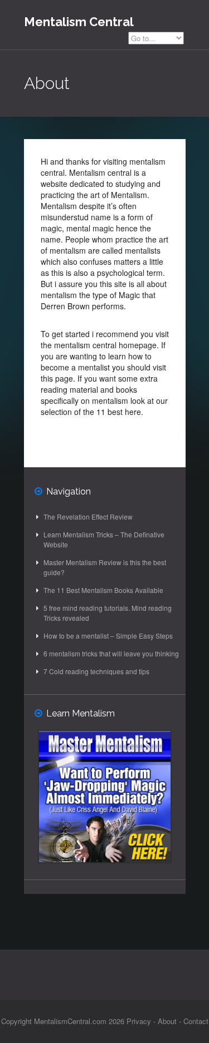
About (167, 1021)
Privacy (139, 1021)
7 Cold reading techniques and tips (96, 671)
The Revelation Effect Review (88, 516)
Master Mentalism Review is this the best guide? (104, 567)
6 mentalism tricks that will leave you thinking (111, 653)
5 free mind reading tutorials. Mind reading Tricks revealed (107, 612)
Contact (195, 1021)
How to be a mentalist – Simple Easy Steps (108, 635)
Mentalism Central (79, 21)
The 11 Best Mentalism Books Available (103, 590)
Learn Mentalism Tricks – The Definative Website (103, 539)
